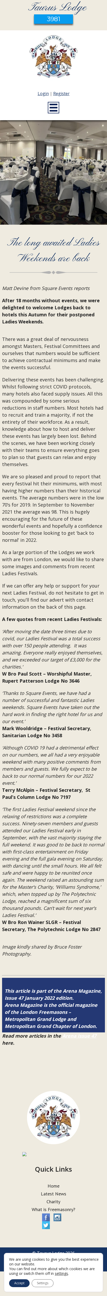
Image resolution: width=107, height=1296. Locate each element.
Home (53, 1186)
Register (61, 93)
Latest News (53, 1194)
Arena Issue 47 (79, 1036)
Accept (19, 1283)
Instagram (57, 1217)
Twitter (46, 1225)
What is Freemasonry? (53, 1209)
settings (61, 1273)
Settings (42, 1283)
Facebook (46, 1217)
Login (43, 93)
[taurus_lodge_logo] (53, 57)
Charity (53, 1202)
